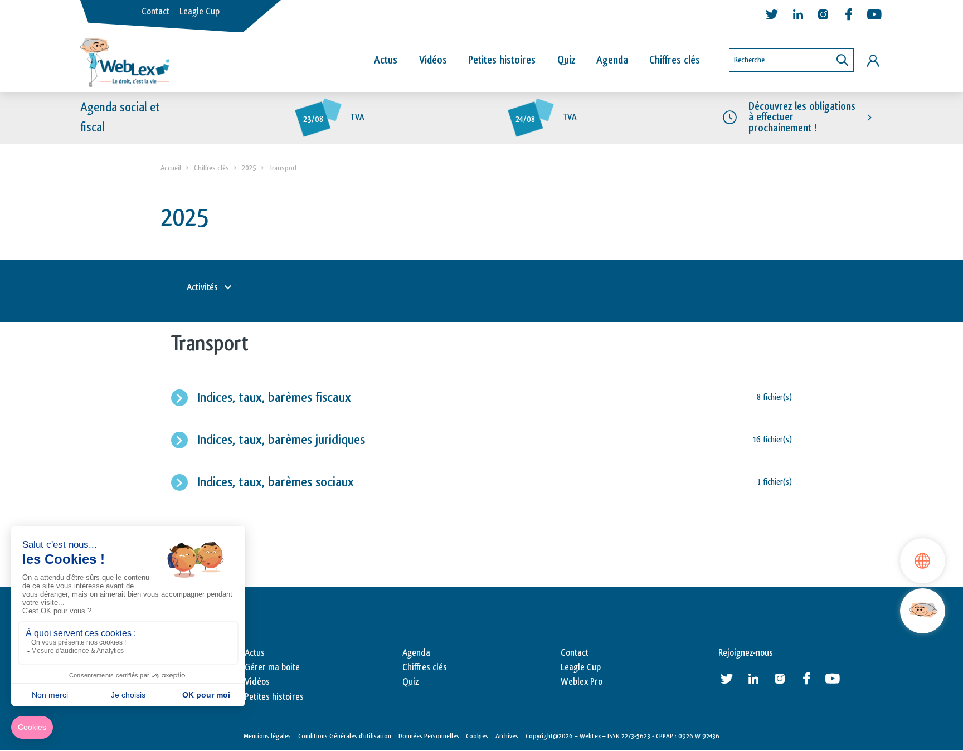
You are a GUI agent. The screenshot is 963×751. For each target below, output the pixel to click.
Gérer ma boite (272, 667)
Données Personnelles (428, 736)
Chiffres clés (674, 60)
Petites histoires (502, 60)
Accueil (170, 168)
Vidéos (433, 60)
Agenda (612, 60)
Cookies (477, 736)
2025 (249, 168)
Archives (506, 736)
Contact (155, 11)
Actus (385, 60)
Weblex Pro (581, 681)
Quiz (566, 60)
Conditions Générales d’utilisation (344, 736)
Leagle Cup (199, 11)
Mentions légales (267, 736)
